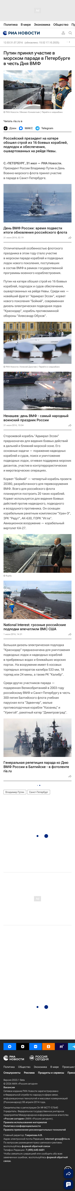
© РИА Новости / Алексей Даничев (20, 367)
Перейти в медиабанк (52, 112)
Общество (24, 1067)
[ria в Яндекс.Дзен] (22, 1046)
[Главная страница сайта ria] (21, 33)
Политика (9, 1067)
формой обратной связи (36, 1146)
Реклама (29, 1072)
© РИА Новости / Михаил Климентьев (21, 112)
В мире (54, 1067)
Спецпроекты (11, 1072)
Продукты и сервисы (51, 1072)
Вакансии (9, 1087)
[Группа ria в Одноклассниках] (48, 1046)
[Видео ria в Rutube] (61, 1046)
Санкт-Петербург (38, 792)
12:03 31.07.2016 (13, 42)
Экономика (40, 1067)
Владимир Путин (14, 792)
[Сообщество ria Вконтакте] (35, 1046)
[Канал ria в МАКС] (9, 1046)
